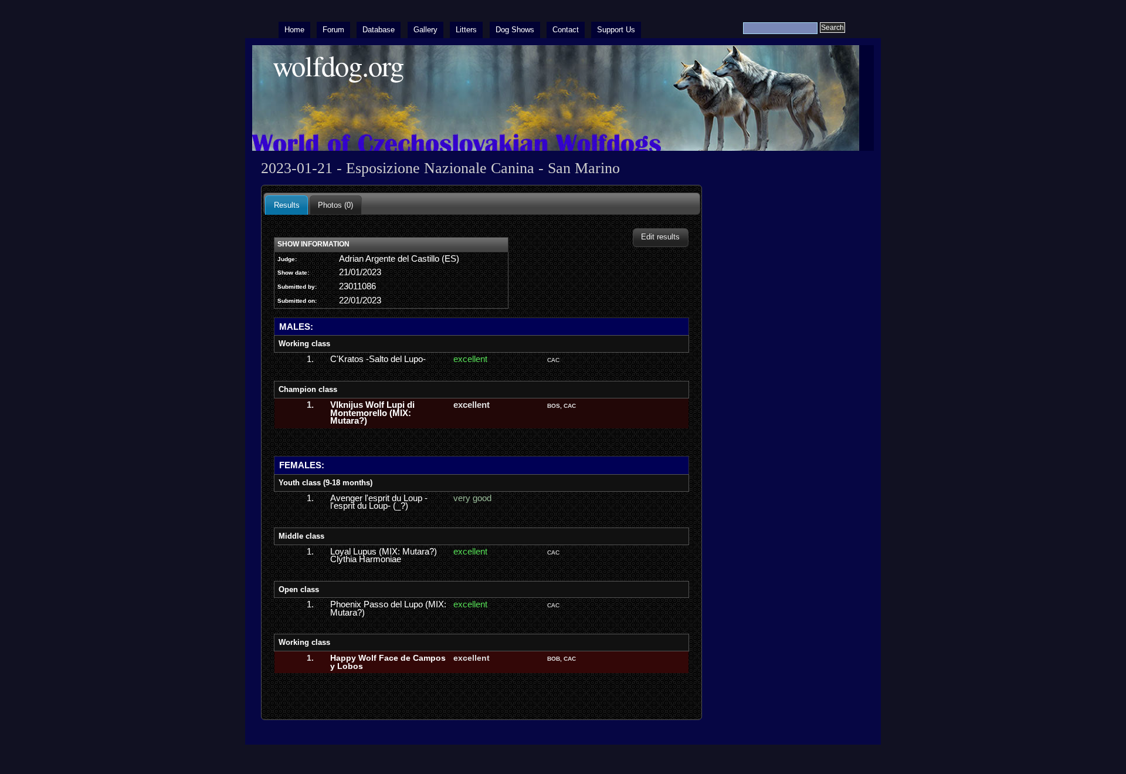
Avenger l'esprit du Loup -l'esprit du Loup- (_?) (379, 502)
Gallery (425, 29)
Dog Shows (515, 29)
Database (378, 29)
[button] (661, 237)
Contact (565, 29)
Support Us (616, 29)
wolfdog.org (338, 65)
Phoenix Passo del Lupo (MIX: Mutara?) (388, 608)
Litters (466, 29)
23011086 (357, 286)
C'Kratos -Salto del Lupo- (378, 359)
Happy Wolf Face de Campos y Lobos (388, 662)
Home (294, 29)
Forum (333, 29)
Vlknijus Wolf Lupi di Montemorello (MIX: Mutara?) (372, 412)
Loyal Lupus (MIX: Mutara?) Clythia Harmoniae (383, 556)
